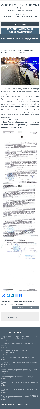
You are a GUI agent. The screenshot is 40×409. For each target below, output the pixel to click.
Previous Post (19, 307)
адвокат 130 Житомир (21, 301)
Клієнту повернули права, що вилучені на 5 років (19, 390)
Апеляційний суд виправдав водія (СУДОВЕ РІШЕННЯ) (19, 397)
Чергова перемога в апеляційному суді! (17, 377)
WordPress (27, 404)
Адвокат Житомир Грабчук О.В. (20, 6)
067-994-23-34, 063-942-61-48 (20, 16)
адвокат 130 (9, 301)
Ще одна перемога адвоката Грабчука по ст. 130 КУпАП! (19, 364)
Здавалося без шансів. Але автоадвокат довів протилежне (18, 351)
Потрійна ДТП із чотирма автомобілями (17, 357)
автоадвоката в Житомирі (27, 89)
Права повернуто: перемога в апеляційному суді (19, 383)
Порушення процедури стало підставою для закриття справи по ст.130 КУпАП (19, 337)
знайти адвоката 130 (16, 304)
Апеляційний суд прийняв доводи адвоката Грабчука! (19, 371)
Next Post (32, 307)
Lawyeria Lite (5, 404)
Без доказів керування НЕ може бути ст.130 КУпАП (19, 344)
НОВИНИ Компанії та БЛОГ (11, 317)
